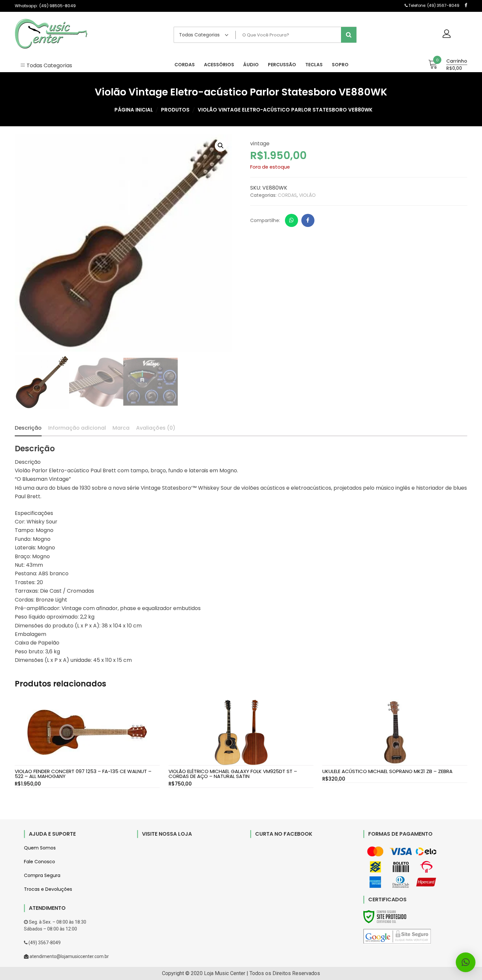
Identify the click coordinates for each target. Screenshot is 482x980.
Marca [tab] (121, 428)
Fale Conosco (39, 861)
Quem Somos (40, 848)
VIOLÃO (307, 195)
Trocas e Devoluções (48, 889)
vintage (260, 143)
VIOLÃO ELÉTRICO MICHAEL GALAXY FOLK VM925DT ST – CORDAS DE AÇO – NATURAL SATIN (233, 774)
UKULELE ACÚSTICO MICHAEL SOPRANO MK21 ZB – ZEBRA (387, 771)
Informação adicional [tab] (77, 428)
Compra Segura (42, 875)
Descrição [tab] (28, 428)
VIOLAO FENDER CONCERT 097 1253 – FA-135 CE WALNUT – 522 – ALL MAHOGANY (83, 774)
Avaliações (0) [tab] (155, 428)
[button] (221, 146)
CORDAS (287, 195)
